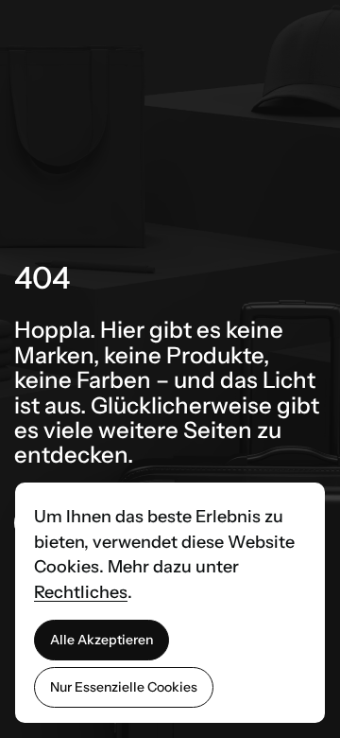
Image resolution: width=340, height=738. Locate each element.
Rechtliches (81, 592)
